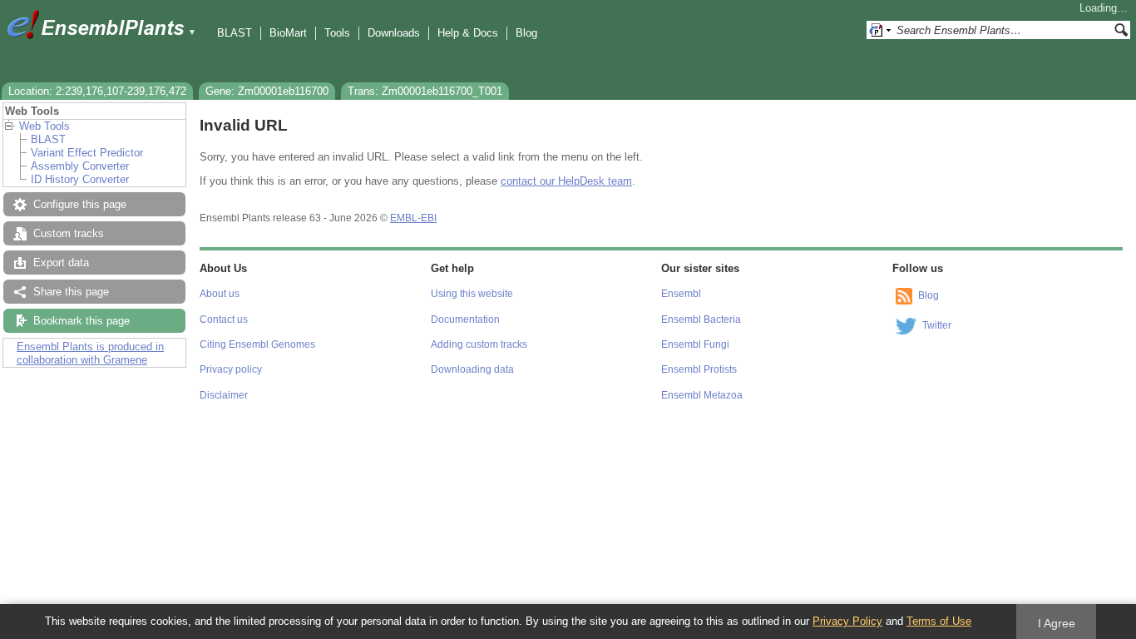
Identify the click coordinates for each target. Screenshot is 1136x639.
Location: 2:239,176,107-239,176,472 (97, 91)
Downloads (394, 33)
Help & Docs (467, 33)
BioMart (288, 33)
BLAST (234, 33)
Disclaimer (224, 395)
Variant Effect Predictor (87, 152)
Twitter (936, 325)
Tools (337, 33)
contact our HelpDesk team (566, 181)
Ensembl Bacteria (701, 319)
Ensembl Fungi (695, 344)
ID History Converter (80, 179)
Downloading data (472, 369)
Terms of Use (938, 621)
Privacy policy (231, 369)
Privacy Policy (847, 621)
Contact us (224, 319)
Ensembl (681, 294)
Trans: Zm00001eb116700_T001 (425, 91)
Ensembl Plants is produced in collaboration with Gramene (90, 353)
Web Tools (44, 126)
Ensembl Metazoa (702, 395)
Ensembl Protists (699, 369)
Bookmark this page (81, 321)
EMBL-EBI (413, 218)
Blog (526, 33)
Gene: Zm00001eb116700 (266, 91)
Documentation (465, 319)
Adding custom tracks (479, 344)
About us (220, 294)
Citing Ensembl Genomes (257, 344)
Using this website (472, 294)
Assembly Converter (80, 166)
